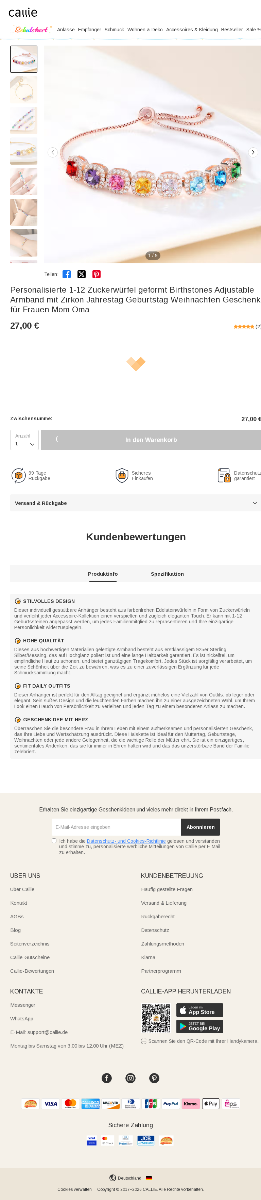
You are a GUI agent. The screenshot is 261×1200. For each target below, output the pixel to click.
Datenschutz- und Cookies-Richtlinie (126, 841)
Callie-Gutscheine (30, 957)
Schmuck (114, 29)
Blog (15, 930)
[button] (253, 152)
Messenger (22, 1005)
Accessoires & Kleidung (192, 29)
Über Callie (22, 889)
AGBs (17, 916)
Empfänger (89, 29)
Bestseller (232, 29)
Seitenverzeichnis (30, 944)
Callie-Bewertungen (32, 971)
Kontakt (18, 903)
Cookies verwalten (74, 1189)
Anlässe (66, 29)
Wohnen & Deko (145, 29)
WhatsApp (21, 1018)
